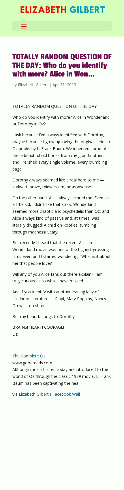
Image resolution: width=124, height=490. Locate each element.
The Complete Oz (28, 356)
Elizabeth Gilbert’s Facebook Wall (49, 394)
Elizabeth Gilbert (33, 84)
